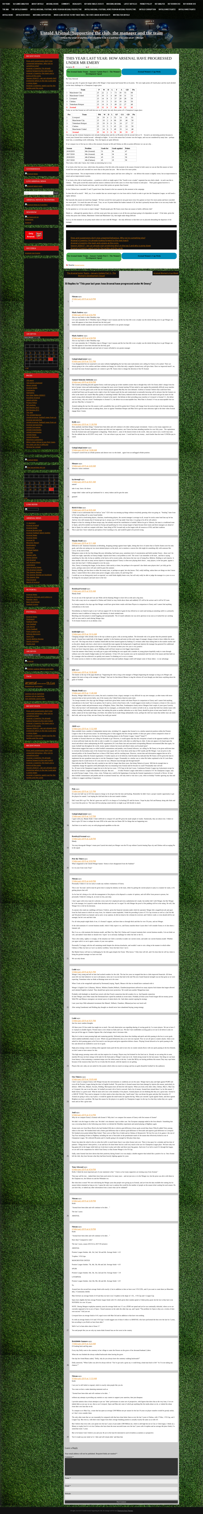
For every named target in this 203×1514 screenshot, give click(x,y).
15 (50, 356)
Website (68, 1494)
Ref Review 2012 (174, 3)
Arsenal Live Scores (32, 253)
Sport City (30, 636)
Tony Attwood (93, 67)
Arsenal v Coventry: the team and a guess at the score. (95, 243)
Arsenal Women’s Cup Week (165, 273)
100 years (6, 3)
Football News (31, 622)
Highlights (77, 3)
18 (31, 359)
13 (40, 356)
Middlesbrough (29, 686)
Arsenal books (52, 3)
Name (68, 1478)
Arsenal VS (30, 540)
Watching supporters (42, 15)
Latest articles (130, 3)
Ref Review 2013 (189, 3)
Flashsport (30, 619)
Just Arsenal (31, 560)
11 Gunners (30, 523)
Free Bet (29, 552)
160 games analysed (21, 3)
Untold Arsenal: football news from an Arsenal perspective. (110, 9)
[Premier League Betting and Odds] (39, 669)
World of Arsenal (32, 582)
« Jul (26, 368)
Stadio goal (30, 644)
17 (26, 359)
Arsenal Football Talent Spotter (38, 533)
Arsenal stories (79, 265)
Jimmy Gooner (31, 557)
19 (36, 359)
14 (45, 356)
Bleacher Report (32, 543)
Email (68, 1486)
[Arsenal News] (31, 174)
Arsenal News (31, 535)
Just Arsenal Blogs (33, 562)
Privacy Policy (146, 3)
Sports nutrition (32, 641)
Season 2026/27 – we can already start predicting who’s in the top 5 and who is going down (111, 245)
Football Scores (32, 604)
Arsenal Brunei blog (34, 530)
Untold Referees (23, 15)
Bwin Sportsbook (32, 602)
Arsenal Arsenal (32, 525)
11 (31, 356)
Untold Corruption (147, 9)
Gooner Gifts (31, 555)
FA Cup (51, 683)
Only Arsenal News (33, 567)
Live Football (31, 624)
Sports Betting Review (34, 639)
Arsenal (28, 222)
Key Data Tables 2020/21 (94, 3)
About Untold (37, 3)
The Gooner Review (33, 572)
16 (54, 356)
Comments (65, 3)
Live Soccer (30, 626)
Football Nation (32, 550)
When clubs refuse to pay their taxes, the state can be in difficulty (82, 15)
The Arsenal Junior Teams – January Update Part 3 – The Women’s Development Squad (91, 274)
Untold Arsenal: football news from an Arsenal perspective (56, 9)
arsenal (31, 682)
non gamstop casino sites (35, 698)
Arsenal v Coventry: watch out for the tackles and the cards (97, 248)
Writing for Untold (121, 15)
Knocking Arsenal (113, 3)
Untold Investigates (167, 9)
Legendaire (30, 565)
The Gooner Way (32, 577)
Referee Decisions (33, 634)
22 (50, 359)
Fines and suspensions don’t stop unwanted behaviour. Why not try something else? (108, 238)
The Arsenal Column (34, 570)
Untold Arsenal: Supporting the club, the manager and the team (101, 32)
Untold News (7, 15)
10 (26, 356)
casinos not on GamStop (34, 694)
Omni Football (31, 629)
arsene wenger (41, 683)
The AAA (5, 9)
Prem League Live (33, 631)
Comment (69, 1457)
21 (45, 359)
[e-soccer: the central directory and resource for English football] (29, 661)
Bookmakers (31, 545)
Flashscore (30, 547)
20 (40, 359)
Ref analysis (160, 3)
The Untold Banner (19, 9)
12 (36, 356)
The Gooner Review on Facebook (39, 575)
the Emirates (38, 686)
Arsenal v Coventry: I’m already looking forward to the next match (100, 240)
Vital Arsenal (31, 580)
